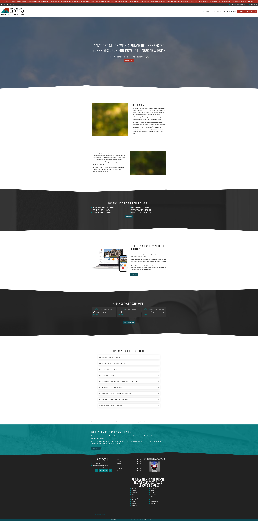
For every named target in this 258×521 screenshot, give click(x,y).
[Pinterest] (10, 4)
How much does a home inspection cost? (110, 357)
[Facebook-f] (1, 4)
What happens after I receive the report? (111, 406)
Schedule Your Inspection (247, 11)
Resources (223, 11)
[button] (129, 357)
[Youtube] (7, 4)
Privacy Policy (148, 520)
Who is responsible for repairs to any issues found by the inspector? (118, 381)
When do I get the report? (106, 375)
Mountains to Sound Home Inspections (124, 520)
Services (208, 11)
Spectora (142, 520)
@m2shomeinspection (99, 514)
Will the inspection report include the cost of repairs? (115, 393)
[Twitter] (4, 4)
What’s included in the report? (108, 369)
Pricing (216, 11)
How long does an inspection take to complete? (112, 363)
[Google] (13, 4)
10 (135, 318)
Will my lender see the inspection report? (111, 387)
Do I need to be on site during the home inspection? (113, 400)
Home (202, 11)
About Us (232, 11)
